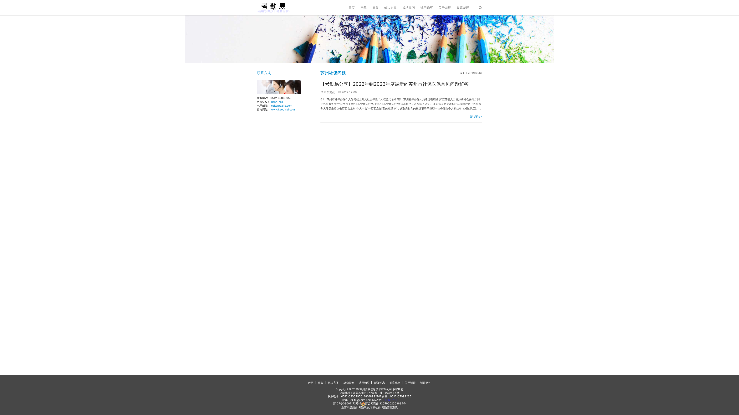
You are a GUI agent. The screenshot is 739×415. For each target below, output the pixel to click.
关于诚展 (445, 8)
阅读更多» (476, 116)
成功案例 (408, 8)
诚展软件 (425, 382)
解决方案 (390, 8)
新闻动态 (379, 382)
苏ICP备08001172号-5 (347, 403)
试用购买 (426, 8)
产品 (363, 8)
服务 (375, 8)
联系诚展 (463, 8)
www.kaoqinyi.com (283, 109)
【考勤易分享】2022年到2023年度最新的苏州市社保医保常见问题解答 (394, 84)
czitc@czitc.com (281, 105)
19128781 (277, 101)
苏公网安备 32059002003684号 (385, 403)
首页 (352, 8)
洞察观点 (329, 92)
